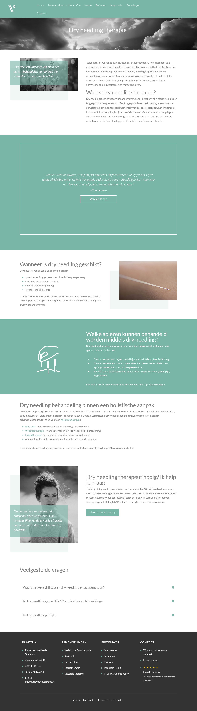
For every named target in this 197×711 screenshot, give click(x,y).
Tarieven (101, 5)
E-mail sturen (150, 660)
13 (112, 227)
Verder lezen (98, 199)
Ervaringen (133, 5)
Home (40, 5)
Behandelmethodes (60, 5)
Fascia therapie (33, 434)
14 (115, 227)
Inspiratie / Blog (112, 667)
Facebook (88, 699)
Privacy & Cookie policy (116, 673)
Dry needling (71, 661)
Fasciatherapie (72, 667)
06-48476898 (36, 671)
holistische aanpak (70, 419)
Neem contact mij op (102, 512)
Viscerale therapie (34, 430)
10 (105, 227)
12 (110, 227)
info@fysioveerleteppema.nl (40, 681)
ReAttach (30, 426)
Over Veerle (84, 5)
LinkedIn (118, 699)
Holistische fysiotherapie (77, 650)
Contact (42, 13)
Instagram (103, 699)
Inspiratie (116, 5)
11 (107, 227)
